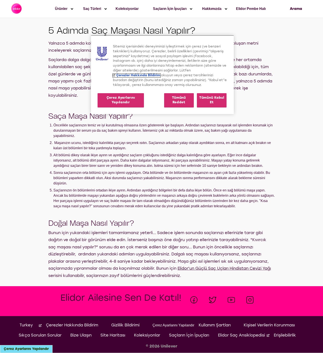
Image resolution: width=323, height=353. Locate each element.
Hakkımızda (211, 9)
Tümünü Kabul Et (211, 100)
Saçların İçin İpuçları (170, 9)
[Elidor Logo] (17, 9)
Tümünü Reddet (179, 100)
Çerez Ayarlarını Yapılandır (26, 349)
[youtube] (231, 300)
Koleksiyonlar (127, 9)
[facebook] (194, 300)
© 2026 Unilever (161, 346)
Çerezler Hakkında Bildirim (138, 75)
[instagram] (250, 300)
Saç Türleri (92, 9)
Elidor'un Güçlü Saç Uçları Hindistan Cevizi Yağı (224, 269)
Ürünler (61, 9)
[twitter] (213, 300)
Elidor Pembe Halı (251, 9)
